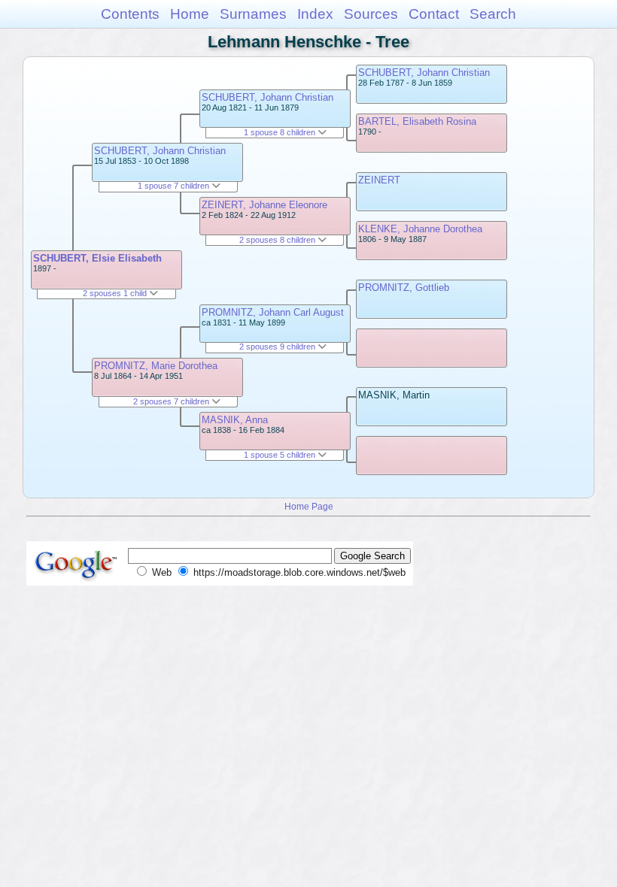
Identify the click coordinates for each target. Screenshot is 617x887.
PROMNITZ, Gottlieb (403, 287)
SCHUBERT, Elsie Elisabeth (97, 258)
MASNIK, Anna (235, 419)
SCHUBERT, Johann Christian (160, 150)
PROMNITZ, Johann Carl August (273, 312)
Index (315, 14)
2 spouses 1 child (116, 293)
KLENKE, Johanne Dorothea (420, 229)
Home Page (308, 506)
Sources (371, 14)
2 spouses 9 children (278, 346)
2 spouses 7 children (172, 401)
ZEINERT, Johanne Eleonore (264, 204)
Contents (130, 14)
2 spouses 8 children (278, 239)
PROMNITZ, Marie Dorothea (155, 365)
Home (189, 14)
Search (493, 14)
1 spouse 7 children (174, 185)
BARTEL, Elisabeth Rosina (417, 121)
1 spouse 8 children (281, 132)
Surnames (253, 14)
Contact (434, 14)
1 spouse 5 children (281, 454)
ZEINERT (379, 180)
